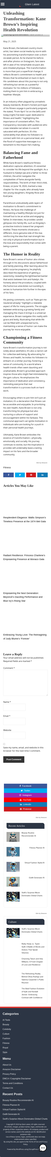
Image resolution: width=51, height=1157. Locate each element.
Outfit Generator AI (11, 1114)
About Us (7, 1065)
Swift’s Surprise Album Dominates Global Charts (25, 1119)
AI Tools (6, 1020)
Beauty (6, 1024)
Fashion (6, 1038)
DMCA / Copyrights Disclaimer (17, 1078)
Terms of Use (34, 1142)
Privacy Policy (9, 1074)
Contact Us (8, 1088)
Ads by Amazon (41, 463)
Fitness (7, 467)
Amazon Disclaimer (12, 1069)
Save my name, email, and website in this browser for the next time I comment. (23, 749)
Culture (6, 1034)
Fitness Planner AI (11, 1105)
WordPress (20, 1149)
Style (5, 1052)
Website (7, 730)
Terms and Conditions (13, 1083)
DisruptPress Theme (36, 1149)
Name (7, 702)
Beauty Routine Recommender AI (18, 1100)
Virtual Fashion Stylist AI (14, 1109)
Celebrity (7, 1029)
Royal (5, 1048)
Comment (9, 668)
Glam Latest (32, 4)
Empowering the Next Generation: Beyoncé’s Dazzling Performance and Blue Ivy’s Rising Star (22, 597)
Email (6, 716)
